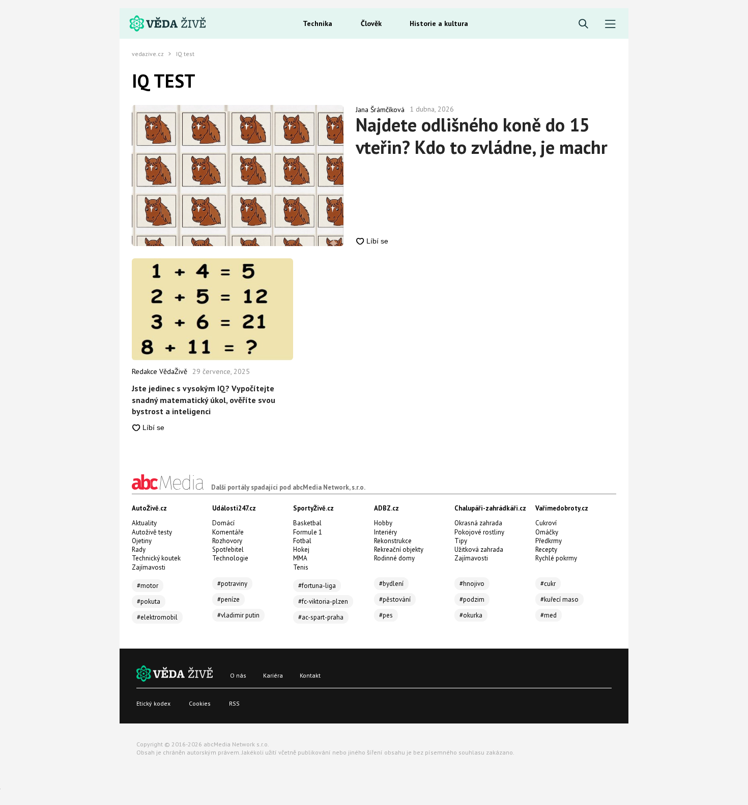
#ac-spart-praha (320, 617)
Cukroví (546, 523)
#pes (386, 615)
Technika (317, 23)
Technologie (230, 558)
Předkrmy (548, 540)
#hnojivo (471, 583)
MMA (300, 558)
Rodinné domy (394, 558)
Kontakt (310, 675)
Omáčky (546, 532)
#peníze (228, 599)
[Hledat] (583, 24)
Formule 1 (307, 532)
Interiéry (385, 532)
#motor (147, 585)
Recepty (546, 549)
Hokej (301, 549)
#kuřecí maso (559, 599)
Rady (139, 549)
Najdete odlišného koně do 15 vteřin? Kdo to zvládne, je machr (482, 136)
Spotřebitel (228, 549)
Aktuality (144, 523)
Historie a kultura (439, 23)
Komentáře (228, 532)
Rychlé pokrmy (556, 558)
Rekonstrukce (393, 540)
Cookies (200, 703)
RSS (234, 703)
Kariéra (273, 675)
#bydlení (391, 583)
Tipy (460, 540)
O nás (238, 675)
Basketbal (307, 523)
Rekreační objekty (398, 549)
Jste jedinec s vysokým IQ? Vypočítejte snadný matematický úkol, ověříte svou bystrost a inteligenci (203, 399)
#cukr (548, 583)
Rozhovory (227, 540)
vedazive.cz (148, 54)
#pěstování (395, 599)
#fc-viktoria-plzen (323, 601)
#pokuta (148, 601)
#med (548, 615)
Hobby (383, 523)
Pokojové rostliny (479, 532)
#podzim (471, 599)
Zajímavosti (148, 567)
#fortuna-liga (317, 585)
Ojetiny (142, 540)
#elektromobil (157, 617)
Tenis (300, 567)
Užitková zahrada (478, 549)
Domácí (223, 523)
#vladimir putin (238, 615)
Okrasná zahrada (478, 523)
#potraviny (232, 583)
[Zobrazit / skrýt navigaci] (610, 24)
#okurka (470, 615)
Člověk (371, 23)
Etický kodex (153, 703)
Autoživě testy (152, 532)
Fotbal (302, 540)
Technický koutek (156, 558)
